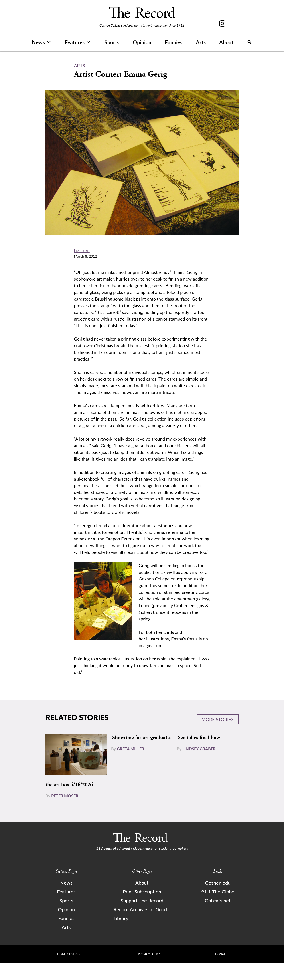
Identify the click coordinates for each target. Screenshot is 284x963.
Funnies (173, 42)
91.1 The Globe (217, 891)
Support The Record (142, 900)
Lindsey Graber (199, 748)
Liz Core (82, 250)
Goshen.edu (218, 882)
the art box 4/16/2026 (69, 784)
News (38, 42)
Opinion (142, 42)
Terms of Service (70, 954)
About (226, 42)
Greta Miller (130, 748)
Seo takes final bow (199, 737)
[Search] (249, 42)
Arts (201, 42)
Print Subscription (142, 891)
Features (75, 42)
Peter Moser (64, 795)
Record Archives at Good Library (140, 914)
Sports (112, 42)
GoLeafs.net (218, 900)
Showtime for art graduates (142, 737)
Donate (221, 954)
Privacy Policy (149, 954)
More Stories (217, 719)
